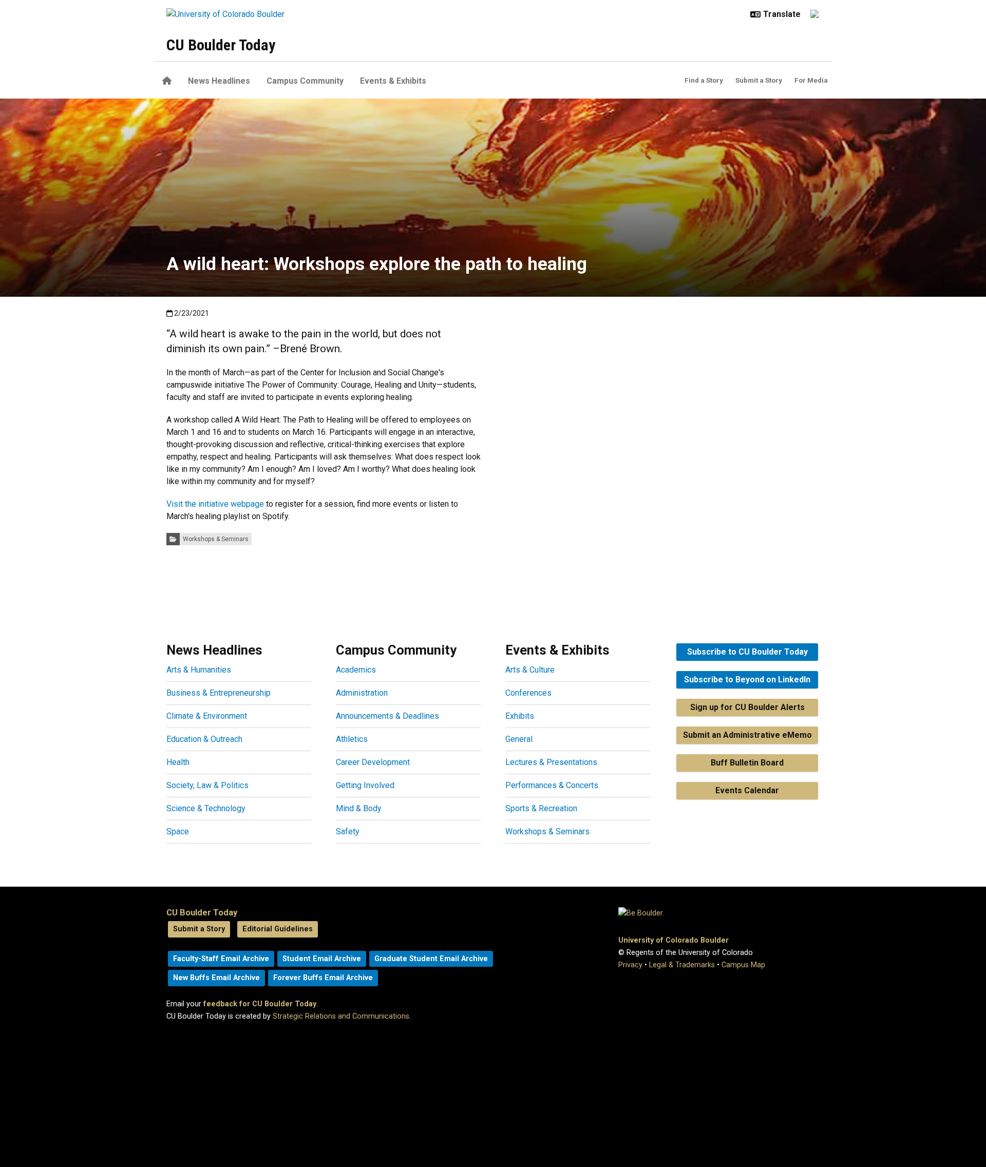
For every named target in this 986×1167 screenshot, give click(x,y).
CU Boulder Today (220, 45)
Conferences (528, 693)
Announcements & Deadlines (387, 716)
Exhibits (519, 716)
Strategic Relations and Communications (341, 1016)
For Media (811, 80)
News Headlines (219, 81)
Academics (356, 670)
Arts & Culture (530, 670)
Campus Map (743, 965)
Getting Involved (365, 785)
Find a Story (704, 80)
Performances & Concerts (551, 785)
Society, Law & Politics (207, 785)
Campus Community (305, 81)
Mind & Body (359, 808)
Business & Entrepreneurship (218, 693)
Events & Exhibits (393, 81)
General (519, 739)
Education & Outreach (204, 739)
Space (177, 831)
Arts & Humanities (198, 670)
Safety (347, 831)
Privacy (630, 965)
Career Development (373, 762)
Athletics (352, 739)
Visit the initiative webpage (215, 504)
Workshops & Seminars (216, 539)
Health (177, 762)
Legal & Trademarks (682, 965)
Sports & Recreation (541, 808)
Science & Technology (205, 808)
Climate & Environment (206, 716)
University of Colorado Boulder (673, 940)
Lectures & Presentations (551, 762)
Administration (362, 693)
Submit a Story (758, 80)
